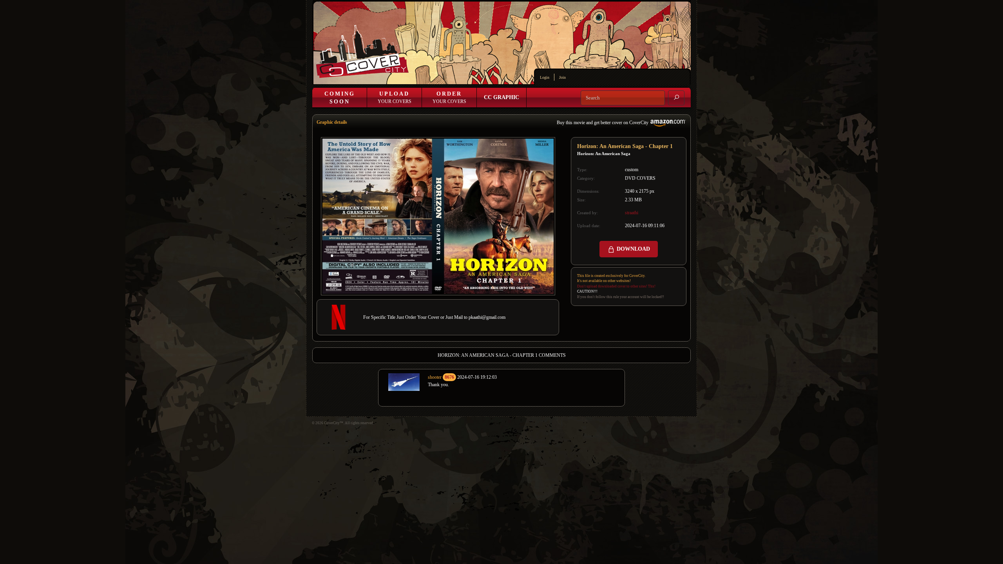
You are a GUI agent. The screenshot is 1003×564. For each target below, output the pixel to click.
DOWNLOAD (632, 249)
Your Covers (394, 97)
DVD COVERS (640, 178)
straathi (631, 212)
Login (544, 77)
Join (562, 77)
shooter (435, 377)
